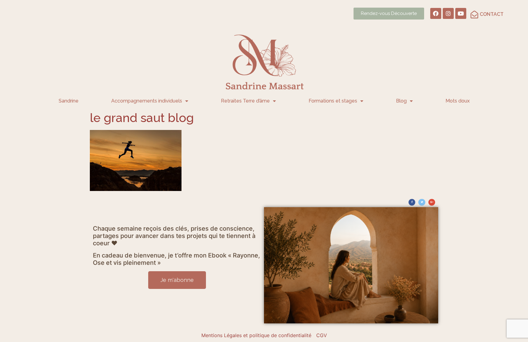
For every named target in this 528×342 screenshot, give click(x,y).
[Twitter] (421, 202)
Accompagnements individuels (146, 101)
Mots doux (458, 101)
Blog (401, 101)
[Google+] (431, 202)
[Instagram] (448, 13)
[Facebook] (435, 13)
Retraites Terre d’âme (245, 101)
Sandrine (69, 101)
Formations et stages (333, 101)
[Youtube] (460, 13)
